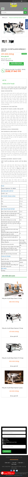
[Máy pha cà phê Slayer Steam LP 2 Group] (14, 347)
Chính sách (7, 462)
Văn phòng (6, 440)
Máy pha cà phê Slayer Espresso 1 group (12, 387)
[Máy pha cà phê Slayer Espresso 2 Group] (14, 317)
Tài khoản (24, 1)
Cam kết (14, 462)
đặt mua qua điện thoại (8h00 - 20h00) (15, 70)
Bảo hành (21, 462)
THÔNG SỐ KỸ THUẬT (8, 84)
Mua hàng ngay (16, 63)
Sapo (21, 475)
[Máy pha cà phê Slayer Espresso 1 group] (4, 42)
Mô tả (4, 80)
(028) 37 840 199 (9, 473)
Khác (5, 443)
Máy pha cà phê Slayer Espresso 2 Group (12, 328)
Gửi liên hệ (7, 451)
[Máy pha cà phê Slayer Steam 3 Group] (14, 288)
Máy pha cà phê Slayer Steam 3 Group (12, 298)
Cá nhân (6, 439)
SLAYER (9, 58)
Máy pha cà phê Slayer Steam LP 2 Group (12, 358)
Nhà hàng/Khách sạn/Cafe (10, 442)
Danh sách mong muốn (16, 1)
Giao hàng (13, 464)
